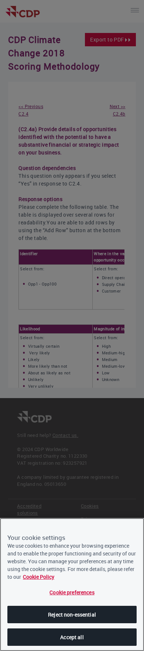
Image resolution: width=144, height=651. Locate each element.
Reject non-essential (72, 614)
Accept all (71, 637)
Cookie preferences (72, 592)
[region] (72, 584)
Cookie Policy (38, 576)
